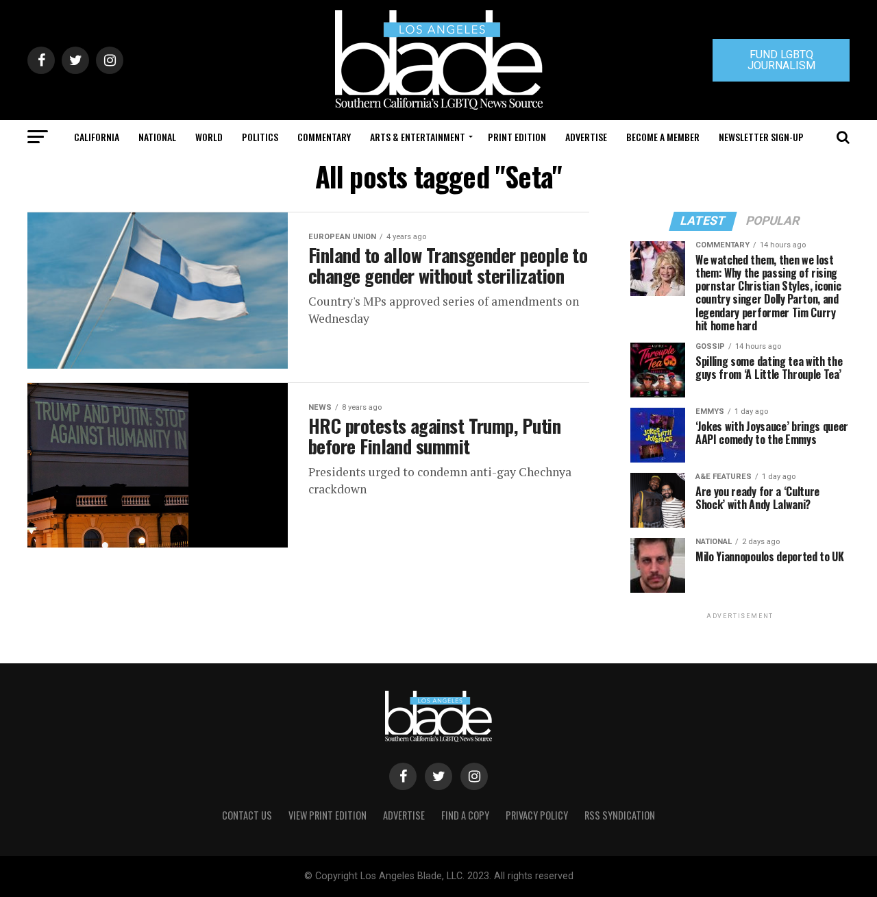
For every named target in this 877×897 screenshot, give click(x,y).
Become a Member (663, 137)
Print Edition (517, 137)
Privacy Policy (537, 815)
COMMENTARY (324, 137)
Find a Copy (465, 815)
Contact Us (247, 815)
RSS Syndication (619, 815)
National (157, 137)
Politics (260, 137)
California (96, 137)
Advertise (586, 137)
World (209, 137)
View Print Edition (327, 815)
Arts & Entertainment (417, 137)
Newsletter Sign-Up (761, 137)
